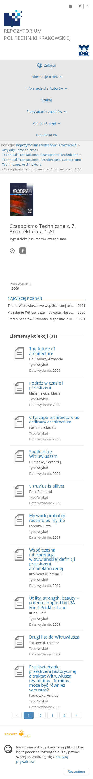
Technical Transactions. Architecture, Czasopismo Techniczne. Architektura (41, 162)
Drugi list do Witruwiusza (54, 637)
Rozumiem (76, 771)
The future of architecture (42, 351)
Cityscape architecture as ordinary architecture (54, 419)
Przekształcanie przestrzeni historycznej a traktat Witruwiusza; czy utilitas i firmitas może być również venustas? (52, 678)
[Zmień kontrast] (80, 6)
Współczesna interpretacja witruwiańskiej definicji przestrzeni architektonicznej (52, 559)
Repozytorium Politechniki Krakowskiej (46, 145)
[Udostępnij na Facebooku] (22, 250)
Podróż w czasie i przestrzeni (46, 385)
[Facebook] (70, 6)
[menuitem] (46, 77)
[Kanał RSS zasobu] (13, 251)
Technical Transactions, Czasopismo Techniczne (40, 154)
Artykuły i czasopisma (19, 150)
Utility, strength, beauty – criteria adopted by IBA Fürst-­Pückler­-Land (54, 603)
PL (87, 6)
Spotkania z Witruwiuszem (43, 454)
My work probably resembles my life (47, 518)
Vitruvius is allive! (46, 486)
